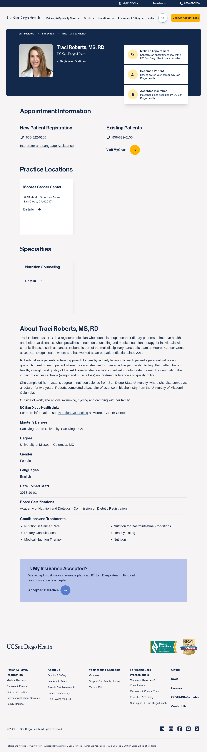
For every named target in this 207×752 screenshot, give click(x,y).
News (174, 678)
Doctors (89, 18)
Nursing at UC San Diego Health (148, 703)
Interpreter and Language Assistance (47, 146)
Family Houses (15, 704)
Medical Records (16, 680)
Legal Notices (75, 746)
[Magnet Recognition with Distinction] (163, 647)
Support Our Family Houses (104, 681)
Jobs (151, 18)
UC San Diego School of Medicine (140, 746)
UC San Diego (114, 746)
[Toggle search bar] (163, 18)
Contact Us (178, 706)
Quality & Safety (57, 675)
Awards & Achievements (61, 687)
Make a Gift (95, 687)
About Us (54, 669)
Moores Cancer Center (42, 187)
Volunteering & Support (104, 669)
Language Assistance (94, 746)
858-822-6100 (122, 137)
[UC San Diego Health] (35, 647)
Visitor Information (17, 692)
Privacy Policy (35, 746)
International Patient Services (23, 698)
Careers (176, 688)
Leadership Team (57, 681)
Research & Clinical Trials (144, 691)
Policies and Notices (16, 746)
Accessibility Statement (55, 746)
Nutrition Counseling (42, 267)
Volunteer (94, 675)
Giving (175, 669)
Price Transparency (59, 693)
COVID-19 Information (185, 697)
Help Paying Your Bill (59, 699)
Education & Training (141, 697)
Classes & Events (17, 686)
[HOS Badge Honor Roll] (188, 647)
